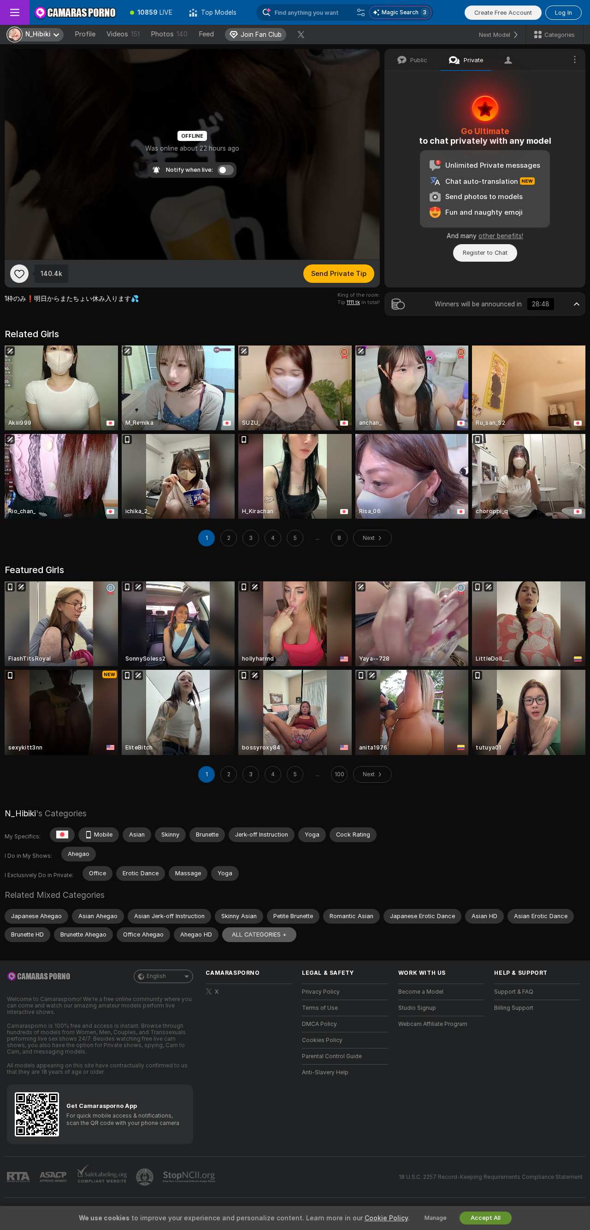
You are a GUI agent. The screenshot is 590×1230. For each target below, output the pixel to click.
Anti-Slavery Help (325, 1072)
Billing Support (513, 1008)
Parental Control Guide (332, 1056)
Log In (563, 12)
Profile (85, 34)
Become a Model (420, 992)
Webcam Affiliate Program (432, 1024)
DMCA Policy (319, 1024)
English (156, 976)
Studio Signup (417, 1008)
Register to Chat (485, 252)
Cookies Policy (322, 1040)
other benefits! (500, 236)
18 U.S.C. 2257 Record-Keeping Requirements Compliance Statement (491, 1177)
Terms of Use (320, 1008)
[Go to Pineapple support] (145, 1177)
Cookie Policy (386, 1218)
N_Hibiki (20, 813)
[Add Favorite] (19, 273)
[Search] (360, 12)
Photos (169, 34)
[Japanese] (62, 834)
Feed (206, 34)
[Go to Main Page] (76, 12)
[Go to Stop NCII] (190, 1177)
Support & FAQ (513, 992)
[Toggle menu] (15, 12)
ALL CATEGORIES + (259, 934)
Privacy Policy (321, 992)
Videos (123, 34)
